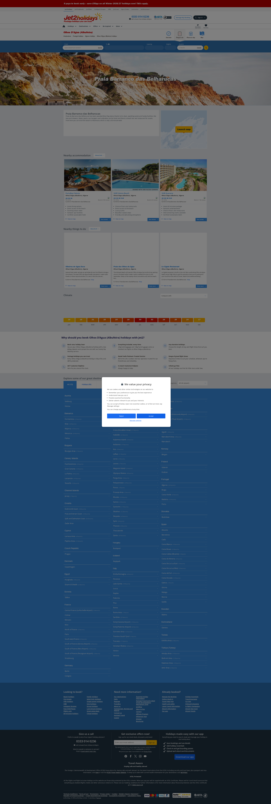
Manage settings (135, 420)
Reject (121, 416)
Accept (151, 416)
